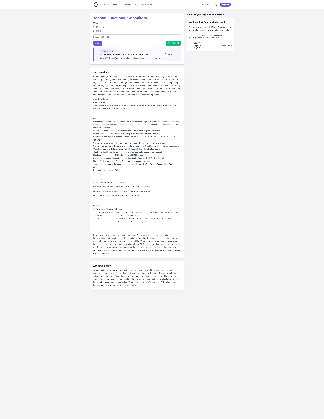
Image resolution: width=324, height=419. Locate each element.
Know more (226, 45)
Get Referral (173, 43)
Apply (97, 43)
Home (106, 5)
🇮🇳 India (207, 4)
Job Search (126, 5)
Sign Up (225, 5)
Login (216, 5)
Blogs (115, 5)
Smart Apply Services (143, 5)
